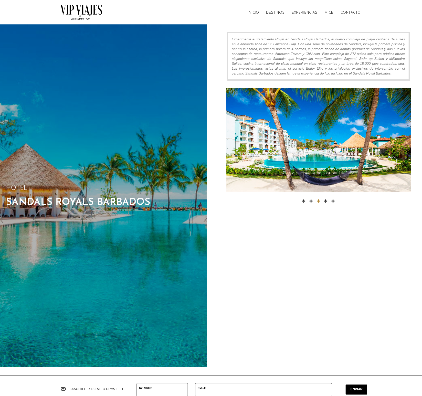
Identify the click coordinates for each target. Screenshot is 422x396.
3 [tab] (318, 201)
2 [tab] (311, 201)
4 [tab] (325, 201)
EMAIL (202, 388)
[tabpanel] (318, 140)
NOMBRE (145, 388)
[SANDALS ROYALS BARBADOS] (318, 140)
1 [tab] (303, 201)
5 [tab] (333, 201)
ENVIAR (356, 389)
